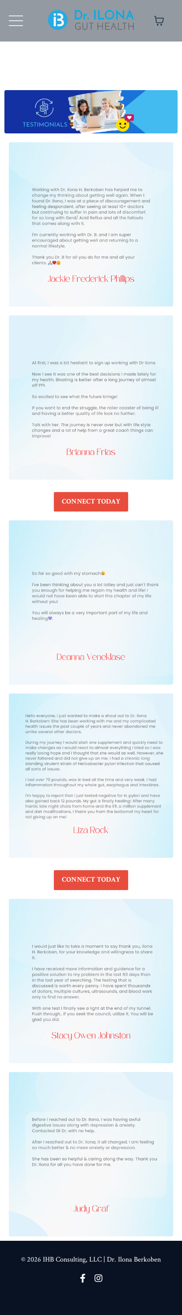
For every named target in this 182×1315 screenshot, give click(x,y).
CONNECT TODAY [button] (91, 501)
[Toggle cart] (159, 21)
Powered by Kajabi (91, 1292)
